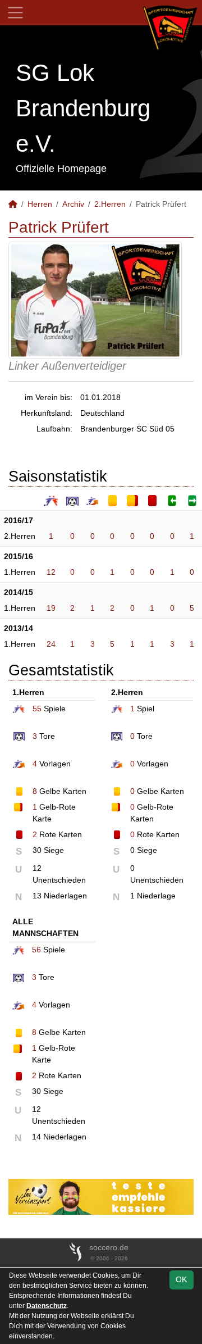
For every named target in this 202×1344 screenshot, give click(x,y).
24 (51, 643)
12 (51, 571)
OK (181, 1279)
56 (36, 949)
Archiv (73, 203)
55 (37, 708)
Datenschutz (46, 1306)
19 (51, 607)
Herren (39, 203)
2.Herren (110, 203)
